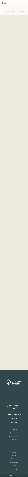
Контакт (14, 465)
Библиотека (14, 429)
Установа (9, 11)
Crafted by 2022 (14, 475)
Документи (14, 459)
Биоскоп (14, 446)
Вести (14, 455)
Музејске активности (14, 436)
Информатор (14, 462)
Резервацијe (14, 469)
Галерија (14, 439)
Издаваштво (14, 442)
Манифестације (14, 432)
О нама (14, 452)
